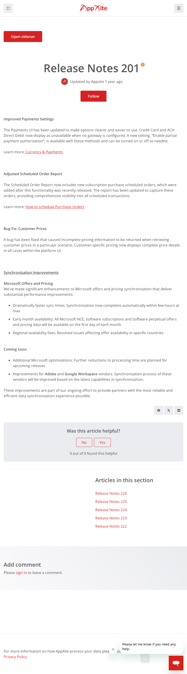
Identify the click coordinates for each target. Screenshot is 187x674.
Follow (93, 96)
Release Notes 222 (111, 526)
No (84, 442)
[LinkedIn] (178, 410)
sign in (21, 572)
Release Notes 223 (111, 518)
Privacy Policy (15, 656)
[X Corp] (168, 410)
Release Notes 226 (111, 493)
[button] (8, 8)
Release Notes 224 (111, 509)
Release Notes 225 (111, 501)
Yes (102, 442)
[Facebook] (158, 410)
